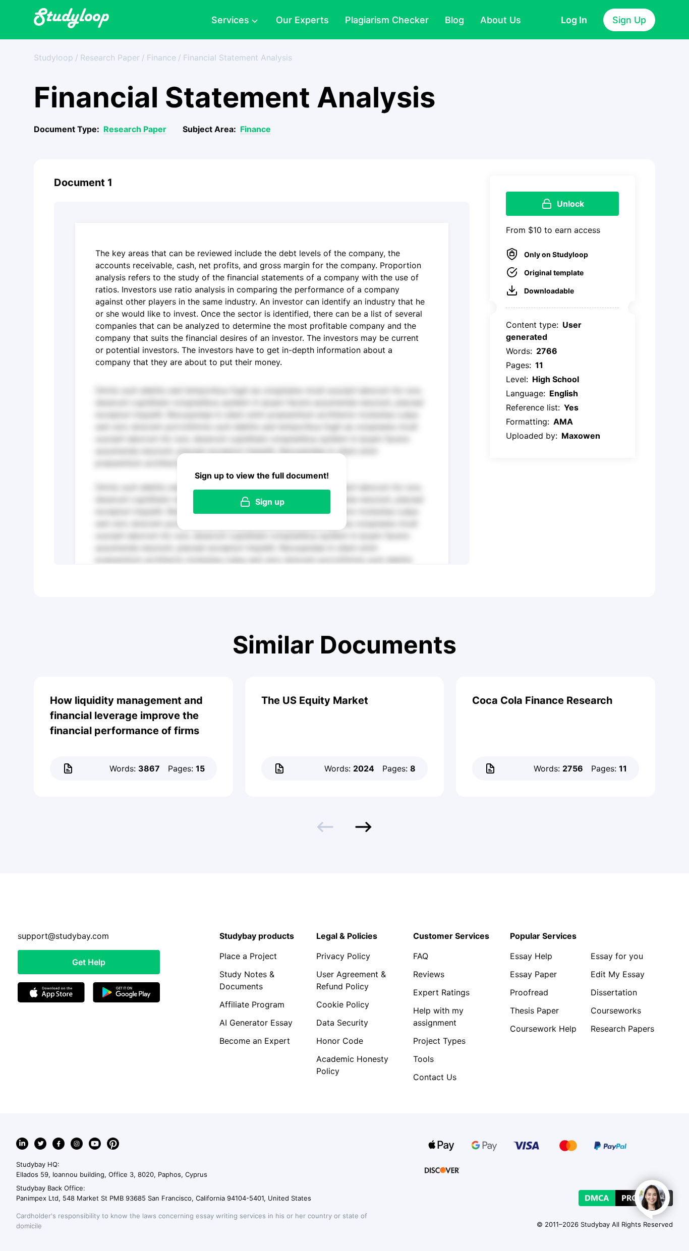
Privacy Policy (343, 956)
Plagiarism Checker (387, 20)
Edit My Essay (618, 974)
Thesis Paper (534, 1010)
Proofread (529, 992)
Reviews (428, 974)
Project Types (439, 1041)
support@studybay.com (63, 936)
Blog (454, 20)
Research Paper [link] (110, 57)
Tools (423, 1059)
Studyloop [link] (53, 57)
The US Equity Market (314, 700)
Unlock (570, 204)
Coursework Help (543, 1029)
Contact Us (434, 1077)
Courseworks (616, 1010)
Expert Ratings (441, 992)
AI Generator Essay (256, 1023)
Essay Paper (533, 974)
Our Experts (302, 20)
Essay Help (531, 956)
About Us (500, 20)
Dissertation (614, 992)
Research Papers (622, 1029)
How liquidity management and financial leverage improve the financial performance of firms (126, 715)
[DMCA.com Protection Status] (626, 1198)
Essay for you (617, 956)
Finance (255, 129)
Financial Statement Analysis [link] (237, 57)
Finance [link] (161, 57)
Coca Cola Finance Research (542, 700)
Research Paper (134, 129)
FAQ (420, 956)
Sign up (269, 502)
